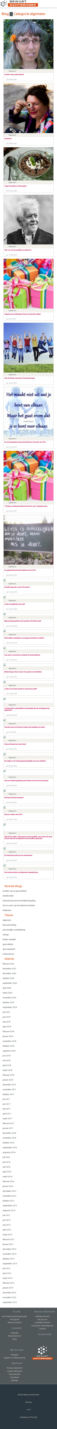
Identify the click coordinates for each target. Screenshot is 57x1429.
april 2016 (7, 1172)
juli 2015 (6, 1215)
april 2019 (7, 1027)
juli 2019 (6, 1012)
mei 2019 (7, 1022)
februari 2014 (8, 1283)
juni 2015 (7, 1220)
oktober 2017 (8, 1094)
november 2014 (9, 1254)
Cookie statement (14, 1371)
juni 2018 (7, 1056)
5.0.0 (28, 1409)
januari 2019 (8, 1036)
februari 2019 (8, 1031)
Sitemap (14, 1380)
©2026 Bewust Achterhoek (28, 1395)
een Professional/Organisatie (14, 1316)
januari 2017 (8, 1128)
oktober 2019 (8, 1002)
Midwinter (7, 910)
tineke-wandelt (9, 939)
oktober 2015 (8, 1201)
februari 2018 (8, 1075)
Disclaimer (14, 1377)
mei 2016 (7, 1167)
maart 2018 (7, 1070)
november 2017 (9, 1089)
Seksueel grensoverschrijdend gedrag (19, 901)
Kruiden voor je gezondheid (14, 891)
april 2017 (7, 1114)
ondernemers (8, 954)
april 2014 (7, 1273)
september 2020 (10, 983)
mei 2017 (7, 1109)
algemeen (7, 920)
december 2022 (9, 968)
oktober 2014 (8, 1259)
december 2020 (9, 973)
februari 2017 (8, 1123)
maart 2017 (7, 1118)
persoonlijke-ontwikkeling (14, 930)
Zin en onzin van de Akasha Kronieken (19, 905)
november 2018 (9, 1041)
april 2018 (7, 1065)
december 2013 (9, 1293)
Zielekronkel (8, 896)
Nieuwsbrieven (14, 1336)
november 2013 (9, 1297)
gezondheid (8, 944)
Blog (15, 1339)
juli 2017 (6, 1099)
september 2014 (10, 1263)
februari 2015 (8, 1239)
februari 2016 (8, 1181)
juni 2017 (7, 1104)
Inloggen (14, 1355)
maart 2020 (7, 993)
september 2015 (10, 1205)
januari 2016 (8, 1186)
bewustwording (9, 925)
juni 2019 (7, 1017)
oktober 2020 (8, 978)
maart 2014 (7, 1278)
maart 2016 (7, 1176)
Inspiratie (15, 1333)
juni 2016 (7, 1162)
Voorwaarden (14, 1374)
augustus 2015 (9, 1210)
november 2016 (9, 1138)
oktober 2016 (8, 1143)
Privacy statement (14, 1368)
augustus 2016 (9, 1152)
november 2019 (9, 998)
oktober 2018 (8, 1046)
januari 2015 (8, 1244)
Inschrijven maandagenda (42, 1326)
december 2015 (9, 1191)
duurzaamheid (9, 949)
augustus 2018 (9, 1051)
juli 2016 (6, 1157)
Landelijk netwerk (42, 1322)
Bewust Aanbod (14, 1322)
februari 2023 (8, 964)
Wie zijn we (42, 1319)
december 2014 (9, 1249)
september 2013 (10, 1302)
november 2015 (9, 1196)
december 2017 (9, 1085)
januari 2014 (8, 1288)
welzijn (6, 935)
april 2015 (7, 1230)
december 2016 (9, 1133)
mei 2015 (7, 1225)
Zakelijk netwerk (42, 1316)
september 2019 (10, 1007)
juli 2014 (6, 1268)
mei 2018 (7, 1060)
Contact (42, 1329)
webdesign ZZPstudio (28, 1417)
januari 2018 (8, 1080)
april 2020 (7, 988)
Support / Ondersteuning (14, 1358)
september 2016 (10, 1147)
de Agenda (14, 1319)
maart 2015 (7, 1234)
